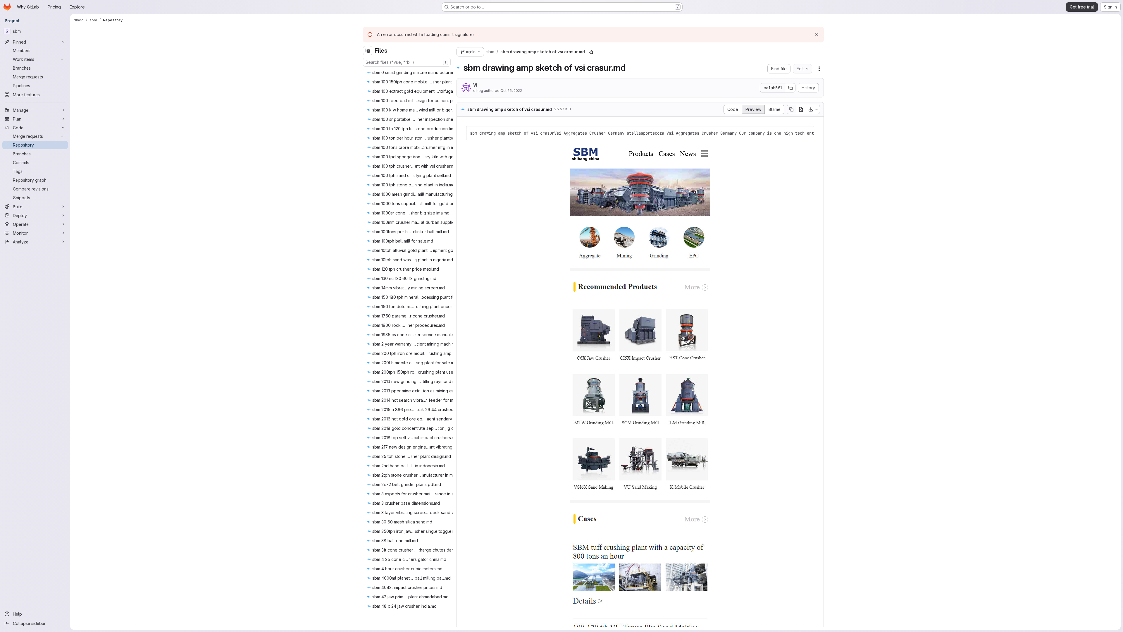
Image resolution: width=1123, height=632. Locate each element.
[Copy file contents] (791, 109)
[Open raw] (801, 109)
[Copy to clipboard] (807, 133)
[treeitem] (421, 72)
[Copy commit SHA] (790, 87)
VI (475, 85)
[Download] (813, 109)
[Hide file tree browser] (367, 50)
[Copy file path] (590, 51)
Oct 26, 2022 (511, 90)
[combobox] (407, 62)
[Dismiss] (816, 34)
